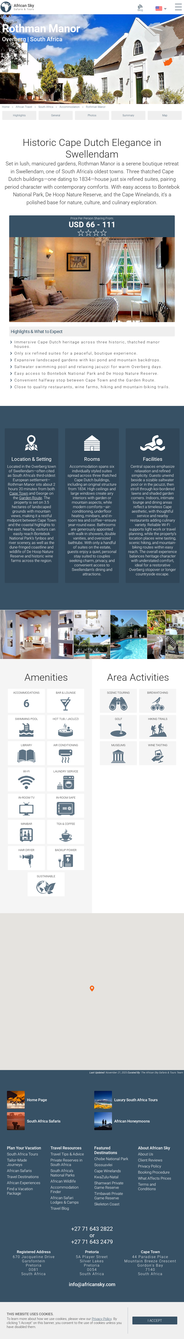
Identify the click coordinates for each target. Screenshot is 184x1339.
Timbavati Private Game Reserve (108, 1195)
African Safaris (19, 1170)
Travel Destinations (23, 1176)
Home (5, 106)
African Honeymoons (132, 1121)
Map (164, 115)
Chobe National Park (111, 1159)
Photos (92, 115)
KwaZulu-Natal (106, 1177)
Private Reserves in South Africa (66, 1162)
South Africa (45, 106)
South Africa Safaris (44, 1121)
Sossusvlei (103, 1165)
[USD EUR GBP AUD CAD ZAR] (160, 8)
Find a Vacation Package (20, 1191)
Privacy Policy (149, 1166)
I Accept (155, 1321)
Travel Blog (59, 1208)
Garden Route (30, 498)
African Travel (24, 106)
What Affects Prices (154, 1178)
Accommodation (69, 106)
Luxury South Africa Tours (136, 1100)
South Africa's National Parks (62, 1172)
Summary (128, 115)
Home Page (37, 1100)
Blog (140, 10)
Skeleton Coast (106, 1204)
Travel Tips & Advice (67, 1154)
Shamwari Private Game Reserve (108, 1185)
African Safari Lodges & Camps (64, 1200)
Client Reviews (150, 1160)
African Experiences (23, 1183)
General (55, 115)
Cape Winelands (107, 1171)
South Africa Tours (22, 1154)
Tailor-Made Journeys (17, 1162)
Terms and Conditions (147, 1186)
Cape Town (18, 493)
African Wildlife (63, 1181)
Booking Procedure (154, 1172)
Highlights (19, 115)
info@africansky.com (92, 1284)
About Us (145, 1154)
